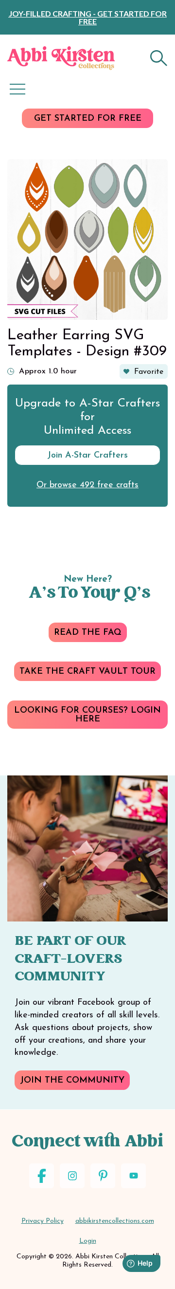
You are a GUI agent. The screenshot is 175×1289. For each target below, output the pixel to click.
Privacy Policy (42, 1221)
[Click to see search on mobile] (159, 58)
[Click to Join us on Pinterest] (102, 1175)
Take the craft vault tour (87, 671)
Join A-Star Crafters (87, 455)
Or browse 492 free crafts (87, 485)
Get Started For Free (87, 118)
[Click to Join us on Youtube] (133, 1175)
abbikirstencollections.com (114, 1221)
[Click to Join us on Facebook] (41, 1175)
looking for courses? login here (87, 715)
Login (87, 1241)
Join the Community (72, 1080)
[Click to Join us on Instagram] (72, 1175)
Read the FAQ (88, 632)
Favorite (148, 372)
